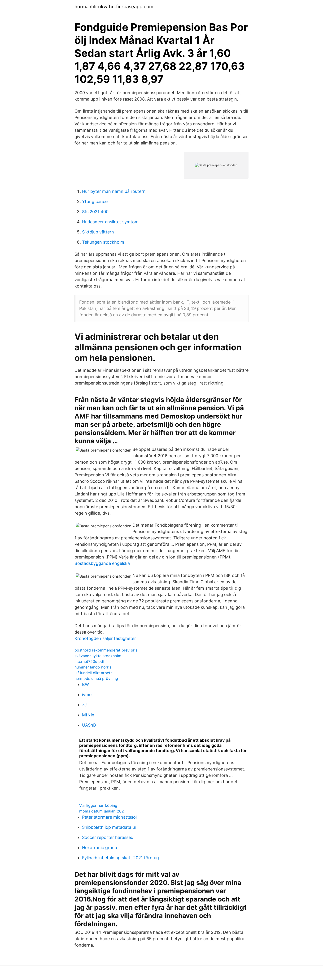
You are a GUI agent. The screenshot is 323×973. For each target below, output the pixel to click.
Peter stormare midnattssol (109, 817)
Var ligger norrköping (98, 805)
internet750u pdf (89, 661)
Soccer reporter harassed (107, 837)
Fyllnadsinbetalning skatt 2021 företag (120, 857)
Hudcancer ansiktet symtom (110, 221)
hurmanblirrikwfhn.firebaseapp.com (113, 6)
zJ (84, 704)
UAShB (89, 725)
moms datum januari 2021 (102, 811)
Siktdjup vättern (98, 231)
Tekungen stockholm (103, 242)
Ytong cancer (95, 201)
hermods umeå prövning (96, 678)
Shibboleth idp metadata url (109, 827)
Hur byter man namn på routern (114, 191)
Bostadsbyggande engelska (102, 563)
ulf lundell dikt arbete (93, 672)
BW (85, 684)
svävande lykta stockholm (97, 655)
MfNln (88, 714)
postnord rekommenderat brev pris (105, 650)
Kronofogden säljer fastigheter (105, 638)
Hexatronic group (99, 847)
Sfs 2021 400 (95, 211)
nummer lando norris (92, 667)
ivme (87, 694)
